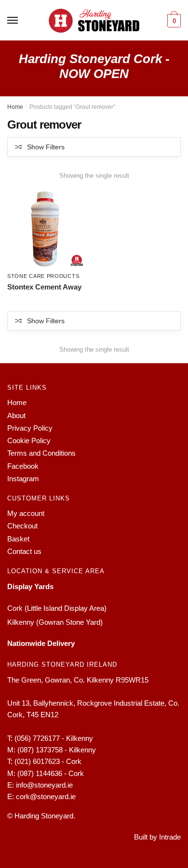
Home (15, 107)
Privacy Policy (30, 428)
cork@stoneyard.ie (46, 796)
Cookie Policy (29, 440)
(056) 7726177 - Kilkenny (53, 738)
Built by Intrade (157, 837)
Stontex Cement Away (44, 287)
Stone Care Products (43, 276)
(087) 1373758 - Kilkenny (56, 750)
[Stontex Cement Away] (46, 228)
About (16, 415)
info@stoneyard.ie (44, 785)
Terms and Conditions (41, 453)
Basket (18, 539)
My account (25, 513)
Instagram (23, 478)
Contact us (24, 551)
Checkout (22, 526)
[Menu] (13, 21)
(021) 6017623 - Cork (47, 761)
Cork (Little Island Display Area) (57, 608)
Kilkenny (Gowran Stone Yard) (55, 622)
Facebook (23, 466)
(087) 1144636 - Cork (50, 773)
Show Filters (46, 147)
